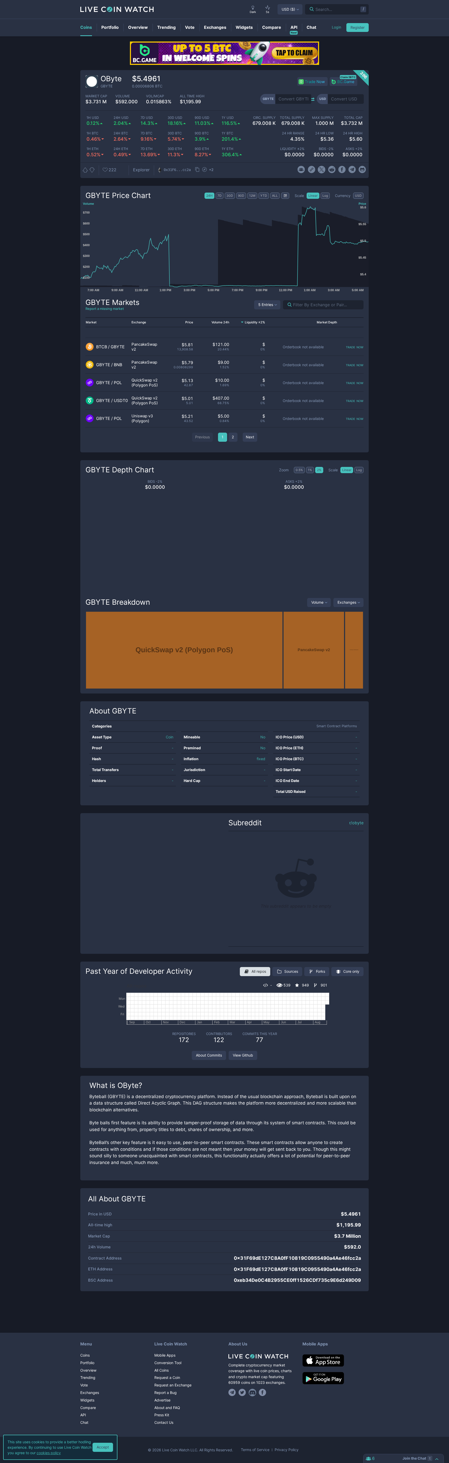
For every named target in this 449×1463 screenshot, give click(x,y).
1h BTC (92, 133)
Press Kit (161, 1415)
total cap (353, 118)
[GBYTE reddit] (332, 169)
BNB (118, 364)
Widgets (87, 1400)
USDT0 (121, 400)
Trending (87, 1377)
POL (118, 382)
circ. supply (264, 118)
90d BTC (202, 133)
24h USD (121, 118)
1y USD (228, 118)
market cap (96, 96)
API (83, 1415)
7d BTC (146, 133)
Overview (88, 1370)
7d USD (147, 118)
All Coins (161, 1370)
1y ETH (227, 149)
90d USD (202, 118)
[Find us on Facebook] (262, 1392)
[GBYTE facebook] (342, 169)
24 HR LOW (324, 133)
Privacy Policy (287, 1450)
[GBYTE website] (311, 169)
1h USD (93, 118)
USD (288, 9)
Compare (88, 1407)
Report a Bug (165, 1392)
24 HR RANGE (293, 133)
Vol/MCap (155, 96)
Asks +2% (354, 149)
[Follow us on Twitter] (242, 1392)
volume (122, 96)
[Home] (261, 1356)
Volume (317, 602)
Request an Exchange (173, 1385)
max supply (322, 118)
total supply (292, 118)
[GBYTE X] (321, 169)
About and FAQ (167, 1407)
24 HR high (352, 133)
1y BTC (227, 133)
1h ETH (92, 149)
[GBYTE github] (362, 169)
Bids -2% (326, 149)
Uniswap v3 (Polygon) (142, 418)
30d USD (175, 118)
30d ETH (175, 149)
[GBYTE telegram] (352, 169)
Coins (85, 1355)
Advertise (162, 1400)
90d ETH (202, 149)
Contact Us (163, 1422)
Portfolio (87, 1362)
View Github (243, 1055)
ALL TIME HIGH (192, 96)
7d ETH (147, 149)
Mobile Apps (164, 1355)
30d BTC (175, 133)
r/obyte (356, 822)
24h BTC (121, 133)
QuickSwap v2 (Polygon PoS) (144, 382)
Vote (84, 1385)
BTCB (101, 346)
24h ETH (121, 149)
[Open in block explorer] (204, 170)
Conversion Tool (167, 1362)
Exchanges (347, 602)
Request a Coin (167, 1377)
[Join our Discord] (252, 1392)
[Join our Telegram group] (232, 1392)
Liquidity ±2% (292, 149)
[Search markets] (287, 304)
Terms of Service (255, 1450)
